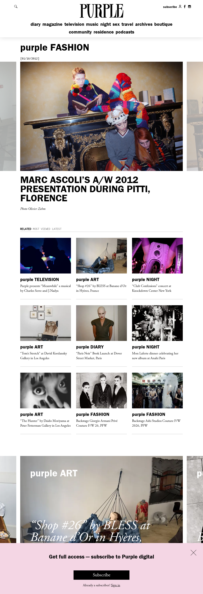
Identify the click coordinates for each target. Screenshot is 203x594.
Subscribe (101, 575)
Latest (56, 229)
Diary (36, 24)
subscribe (170, 6)
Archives (143, 24)
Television (74, 24)
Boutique (163, 24)
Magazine (52, 24)
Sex (116, 24)
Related (25, 229)
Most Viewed (41, 229)
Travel (127, 24)
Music (92, 24)
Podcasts (125, 32)
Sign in (115, 585)
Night (105, 24)
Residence (104, 32)
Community (80, 32)
